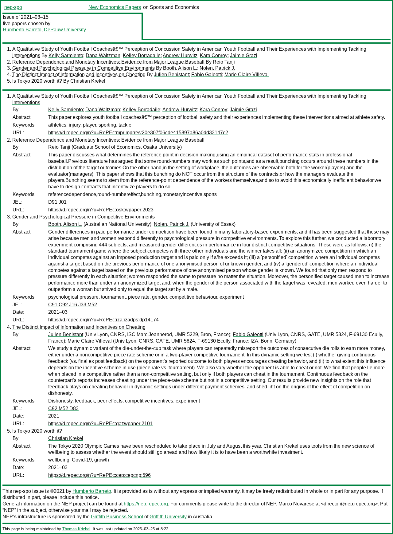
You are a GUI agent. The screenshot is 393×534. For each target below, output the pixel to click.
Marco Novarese (296, 503)
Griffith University (168, 516)
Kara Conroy (214, 55)
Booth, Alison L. (180, 68)
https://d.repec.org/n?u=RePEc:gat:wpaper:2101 (100, 423)
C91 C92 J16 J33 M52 (72, 304)
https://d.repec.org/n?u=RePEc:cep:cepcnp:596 (99, 475)
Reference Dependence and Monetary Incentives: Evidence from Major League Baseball (108, 62)
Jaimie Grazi (243, 55)
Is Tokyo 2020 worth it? (37, 81)
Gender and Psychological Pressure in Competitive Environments (83, 68)
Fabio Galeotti (206, 74)
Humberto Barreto (22, 29)
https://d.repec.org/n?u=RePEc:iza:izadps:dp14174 (103, 319)
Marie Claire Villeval (246, 74)
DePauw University (65, 29)
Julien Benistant (171, 74)
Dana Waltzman (103, 55)
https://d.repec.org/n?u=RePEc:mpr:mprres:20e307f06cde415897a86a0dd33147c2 (138, 132)
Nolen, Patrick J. (217, 68)
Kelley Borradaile (142, 55)
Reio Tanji (224, 62)
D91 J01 (57, 202)
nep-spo (13, 7)
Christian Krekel (87, 81)
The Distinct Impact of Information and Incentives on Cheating (79, 74)
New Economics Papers (114, 7)
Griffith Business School (117, 516)
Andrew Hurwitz (180, 55)
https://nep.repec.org (146, 503)
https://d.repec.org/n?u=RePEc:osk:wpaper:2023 (101, 209)
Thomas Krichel (76, 529)
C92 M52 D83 (63, 408)
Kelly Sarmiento (66, 55)
